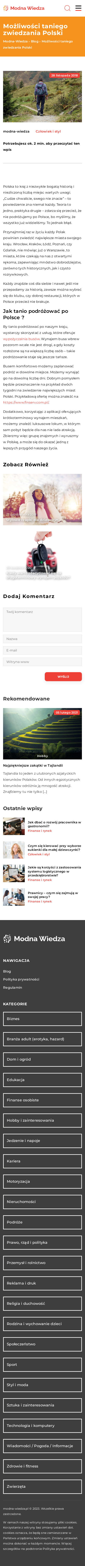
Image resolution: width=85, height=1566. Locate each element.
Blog (7, 971)
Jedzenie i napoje (23, 1140)
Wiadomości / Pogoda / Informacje (40, 1446)
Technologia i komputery (30, 1425)
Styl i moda (17, 1385)
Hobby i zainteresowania (30, 1120)
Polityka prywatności (21, 979)
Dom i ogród (19, 1059)
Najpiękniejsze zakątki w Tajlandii (33, 765)
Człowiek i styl (48, 131)
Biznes (13, 1019)
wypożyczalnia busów (21, 339)
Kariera (13, 1161)
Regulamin (12, 988)
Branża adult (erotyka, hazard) (35, 1039)
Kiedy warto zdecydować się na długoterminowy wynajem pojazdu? (38, 575)
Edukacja (16, 1080)
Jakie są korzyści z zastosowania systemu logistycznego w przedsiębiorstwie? (54, 871)
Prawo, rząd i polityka (27, 1242)
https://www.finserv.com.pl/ (25, 402)
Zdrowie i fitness (22, 1466)
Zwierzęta (16, 1486)
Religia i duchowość (26, 1303)
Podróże (14, 1222)
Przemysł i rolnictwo (26, 1263)
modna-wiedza (16, 131)
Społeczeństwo (21, 1344)
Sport (12, 1364)
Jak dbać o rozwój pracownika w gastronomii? (54, 824)
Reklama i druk (21, 1283)
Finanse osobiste (23, 1100)
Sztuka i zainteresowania (30, 1405)
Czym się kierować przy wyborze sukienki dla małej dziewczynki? (54, 848)
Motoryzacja (18, 1181)
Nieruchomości (21, 1201)
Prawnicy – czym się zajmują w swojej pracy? (53, 895)
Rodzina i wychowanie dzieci (34, 1324)
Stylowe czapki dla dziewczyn (32, 520)
